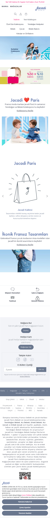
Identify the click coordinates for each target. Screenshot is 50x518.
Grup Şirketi (10, 399)
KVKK (35, 391)
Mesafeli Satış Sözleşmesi (25, 393)
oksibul (41, 399)
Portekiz (20, 410)
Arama (25, 330)
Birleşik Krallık (5, 408)
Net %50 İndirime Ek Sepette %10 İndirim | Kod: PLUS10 (25, 2)
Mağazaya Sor (26, 347)
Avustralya (41, 408)
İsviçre (10, 410)
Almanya (30, 405)
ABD (30, 410)
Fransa (19, 405)
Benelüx (29, 408)
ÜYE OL (41, 369)
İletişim (25, 391)
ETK (43, 391)
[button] (3, 196)
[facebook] (25, 361)
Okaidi (31, 399)
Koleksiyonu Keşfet (25, 111)
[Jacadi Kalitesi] (25, 188)
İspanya (18, 408)
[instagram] (18, 361)
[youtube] (32, 361)
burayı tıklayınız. (25, 376)
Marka (2, 391)
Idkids (22, 399)
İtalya (40, 405)
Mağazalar (13, 391)
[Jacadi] (40, 8)
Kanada (39, 410)
